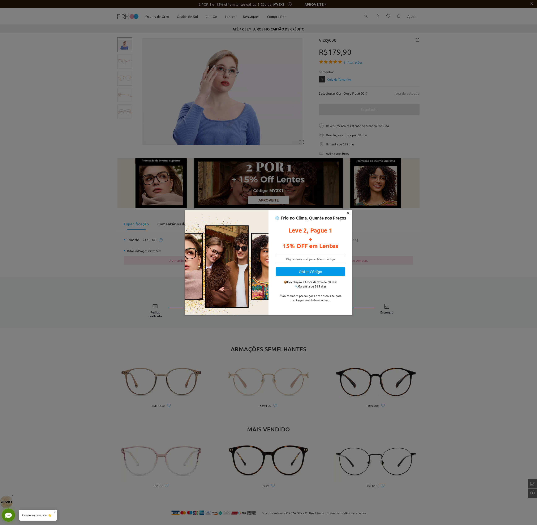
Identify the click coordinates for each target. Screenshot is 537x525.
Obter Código (310, 271)
